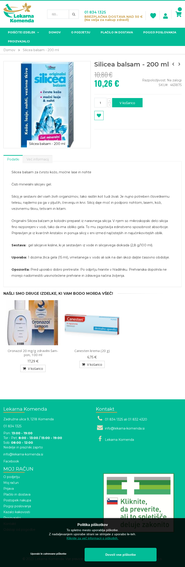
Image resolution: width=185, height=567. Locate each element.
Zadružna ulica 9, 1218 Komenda (28, 419)
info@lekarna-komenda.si (23, 454)
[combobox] (63, 14)
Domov (9, 50)
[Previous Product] (173, 64)
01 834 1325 (95, 12)
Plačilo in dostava (16, 494)
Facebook (11, 461)
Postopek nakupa (17, 500)
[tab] (13, 158)
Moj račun (11, 483)
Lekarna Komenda (119, 440)
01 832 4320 (137, 419)
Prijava (8, 489)
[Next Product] (179, 64)
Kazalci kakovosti (16, 512)
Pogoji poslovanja (17, 506)
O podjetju (11, 477)
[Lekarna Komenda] (18, 14)
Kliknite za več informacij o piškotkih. (92, 538)
